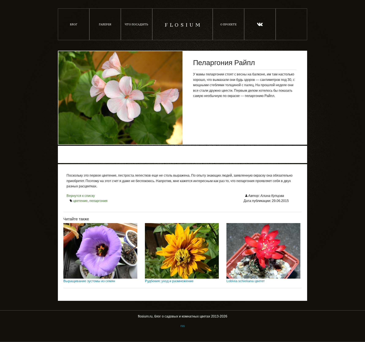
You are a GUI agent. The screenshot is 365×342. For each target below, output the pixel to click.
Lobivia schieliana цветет (245, 281)
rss (182, 326)
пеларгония (98, 201)
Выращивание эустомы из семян (89, 281)
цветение (80, 201)
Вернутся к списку (81, 196)
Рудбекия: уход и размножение (169, 281)
